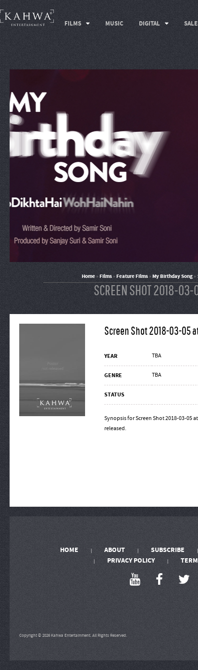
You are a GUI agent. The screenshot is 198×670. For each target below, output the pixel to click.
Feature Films (132, 276)
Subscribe (168, 549)
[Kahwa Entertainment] (27, 18)
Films (72, 23)
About (114, 549)
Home (88, 276)
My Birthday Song (172, 276)
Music (114, 23)
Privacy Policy (131, 560)
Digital (149, 23)
